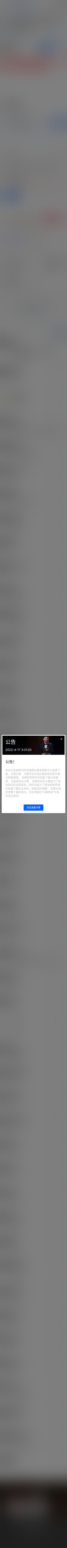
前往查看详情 (33, 807)
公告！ (11, 762)
